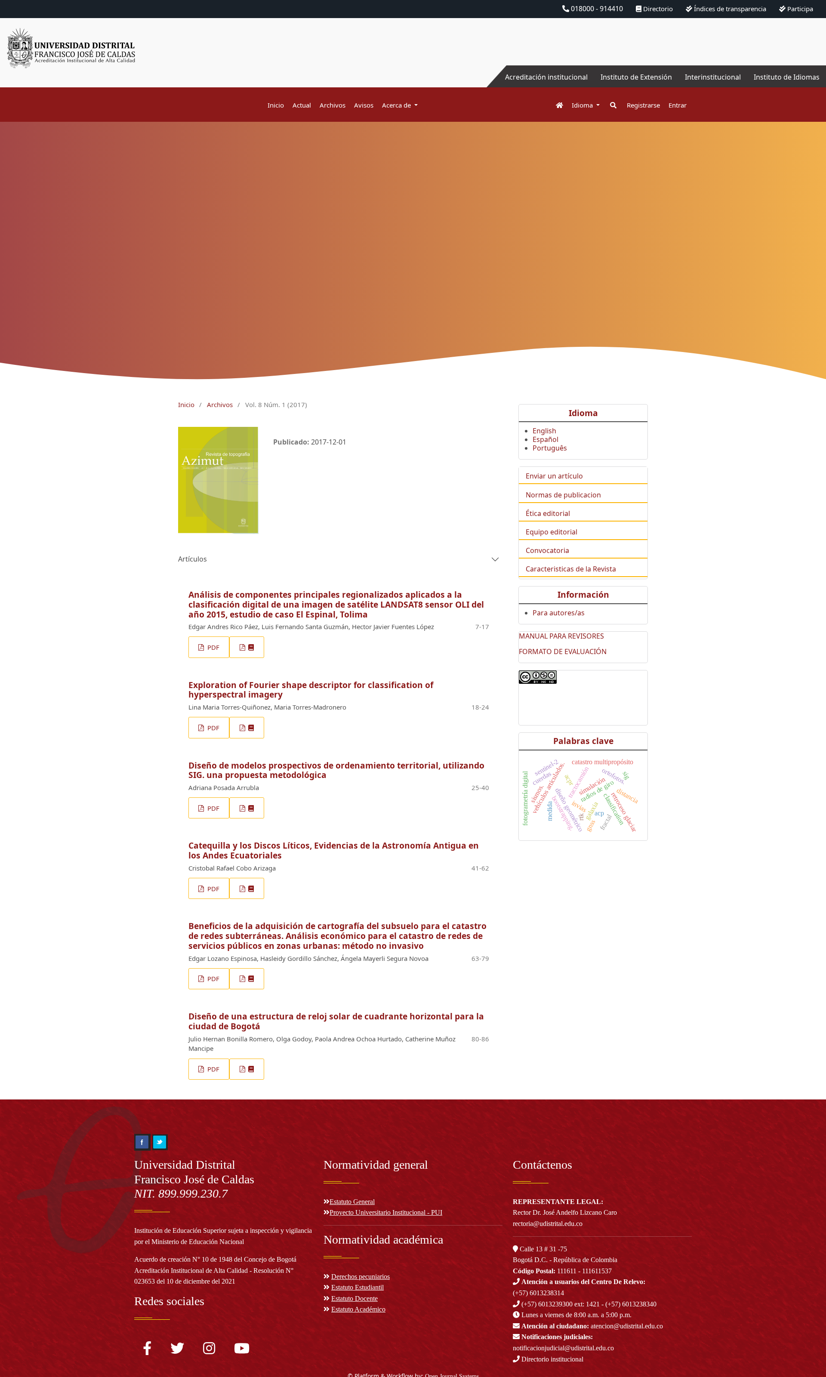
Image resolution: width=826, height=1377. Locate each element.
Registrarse (643, 105)
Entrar (678, 105)
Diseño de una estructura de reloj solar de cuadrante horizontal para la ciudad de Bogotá (336, 1021)
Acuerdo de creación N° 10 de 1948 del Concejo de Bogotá (215, 1259)
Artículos (192, 559)
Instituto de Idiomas (787, 77)
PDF (212, 647)
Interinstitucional (713, 77)
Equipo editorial (551, 532)
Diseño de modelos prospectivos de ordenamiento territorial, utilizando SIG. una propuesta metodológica (336, 770)
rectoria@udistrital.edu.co (548, 1223)
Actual (302, 105)
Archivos (332, 105)
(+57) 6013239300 (547, 1304)
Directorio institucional (551, 1359)
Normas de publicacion (563, 495)
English (544, 430)
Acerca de (397, 105)
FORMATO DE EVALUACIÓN (563, 651)
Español (545, 439)
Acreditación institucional (546, 77)
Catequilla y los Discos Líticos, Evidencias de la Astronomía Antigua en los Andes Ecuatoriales (333, 850)
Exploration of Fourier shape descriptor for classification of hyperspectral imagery (310, 690)
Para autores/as (559, 612)
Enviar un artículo (554, 476)
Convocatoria (547, 550)
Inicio (276, 105)
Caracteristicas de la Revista (571, 569)
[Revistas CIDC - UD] (555, 105)
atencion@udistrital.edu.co (592, 1326)
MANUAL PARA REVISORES (561, 636)
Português (550, 448)
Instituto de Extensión (636, 77)
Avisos (363, 105)
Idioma (583, 105)
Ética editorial (548, 513)
